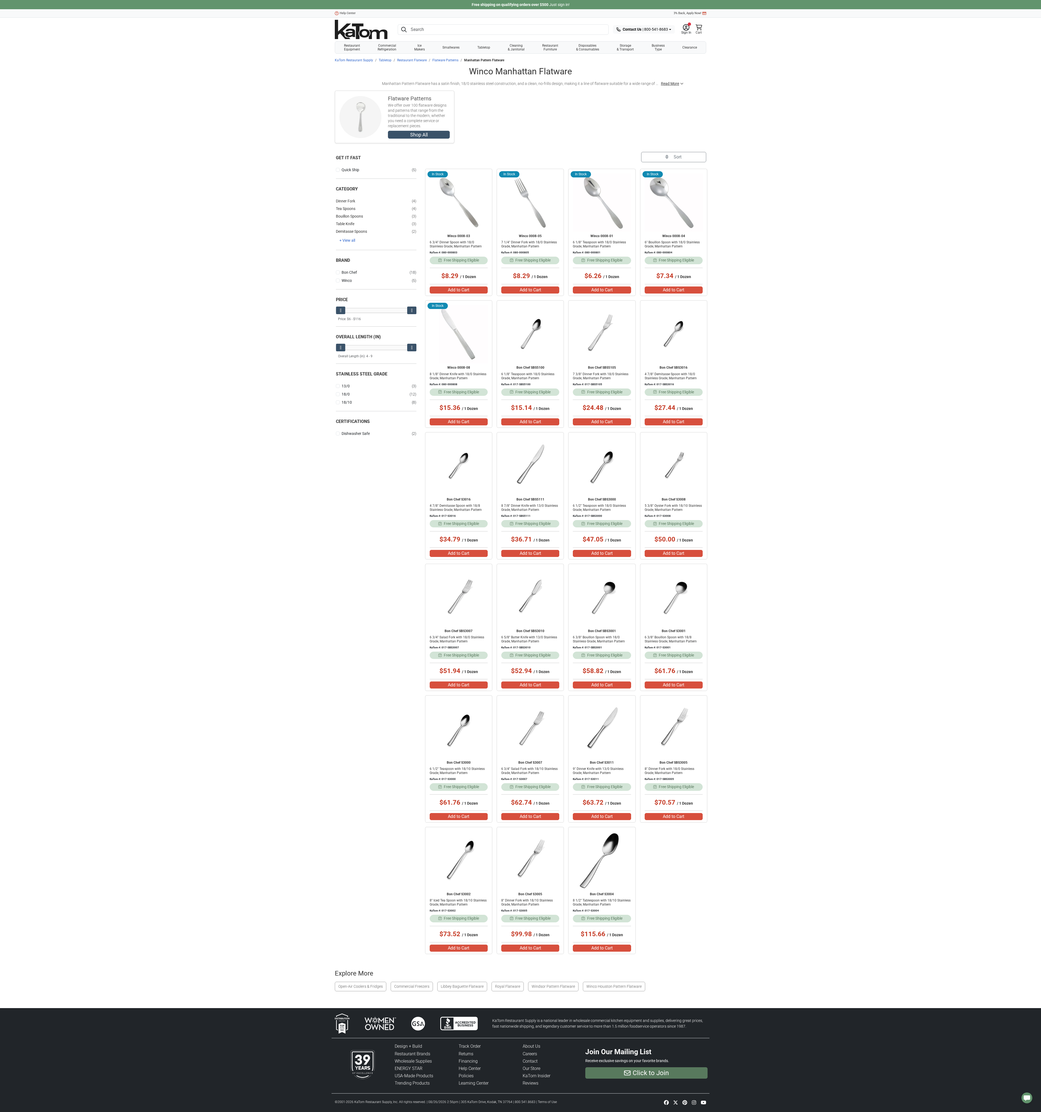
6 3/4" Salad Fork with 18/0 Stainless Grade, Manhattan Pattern (457, 639)
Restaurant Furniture (550, 47)
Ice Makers (419, 47)
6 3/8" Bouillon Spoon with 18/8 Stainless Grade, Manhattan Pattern (671, 639)
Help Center (348, 13)
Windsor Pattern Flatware (553, 986)
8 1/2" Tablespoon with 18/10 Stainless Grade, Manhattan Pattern (602, 902)
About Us (531, 1046)
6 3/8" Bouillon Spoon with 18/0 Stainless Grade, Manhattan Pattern (599, 639)
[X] (675, 1102)
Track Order (470, 1046)
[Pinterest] (684, 1102)
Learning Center (474, 1083)
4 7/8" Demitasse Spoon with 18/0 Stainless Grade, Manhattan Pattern (671, 376)
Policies (466, 1075)
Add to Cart (458, 289)
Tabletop (483, 47)
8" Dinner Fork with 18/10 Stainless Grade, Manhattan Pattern (527, 902)
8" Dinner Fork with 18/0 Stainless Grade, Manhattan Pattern (669, 771)
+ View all (347, 240)
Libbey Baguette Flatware (462, 986)
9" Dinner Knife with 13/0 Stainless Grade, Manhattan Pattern (598, 771)
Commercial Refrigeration (387, 47)
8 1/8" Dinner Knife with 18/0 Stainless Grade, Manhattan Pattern (458, 376)
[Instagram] (694, 1102)
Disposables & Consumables (587, 47)
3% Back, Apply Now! (687, 13)
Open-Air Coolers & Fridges (360, 986)
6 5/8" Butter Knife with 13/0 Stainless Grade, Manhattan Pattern (529, 639)
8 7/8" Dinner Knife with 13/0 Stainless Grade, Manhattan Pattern (529, 508)
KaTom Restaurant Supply (354, 60)
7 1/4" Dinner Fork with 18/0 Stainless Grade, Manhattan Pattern (529, 244)
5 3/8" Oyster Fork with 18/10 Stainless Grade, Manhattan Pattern (673, 508)
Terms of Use (547, 1102)
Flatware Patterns (445, 60)
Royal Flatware (507, 986)
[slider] (340, 310)
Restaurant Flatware (412, 60)
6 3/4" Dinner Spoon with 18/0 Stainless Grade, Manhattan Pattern (456, 244)
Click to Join (651, 1073)
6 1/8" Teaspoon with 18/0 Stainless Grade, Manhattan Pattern (599, 244)
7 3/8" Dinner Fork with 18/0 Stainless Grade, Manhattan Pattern (600, 376)
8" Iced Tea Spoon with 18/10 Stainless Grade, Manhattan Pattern (458, 902)
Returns (466, 1053)
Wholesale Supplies (413, 1061)
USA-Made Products (414, 1075)
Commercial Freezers (411, 986)
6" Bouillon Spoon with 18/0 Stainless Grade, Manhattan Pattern (672, 244)
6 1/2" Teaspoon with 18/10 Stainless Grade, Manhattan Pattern (457, 771)
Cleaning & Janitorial (516, 47)
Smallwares (451, 47)
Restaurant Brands (412, 1053)
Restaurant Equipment (352, 47)
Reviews (530, 1083)
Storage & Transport (625, 47)
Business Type (658, 47)
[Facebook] (666, 1102)
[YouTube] (703, 1102)
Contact (530, 1061)
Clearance (689, 47)
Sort (677, 157)
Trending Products (412, 1083)
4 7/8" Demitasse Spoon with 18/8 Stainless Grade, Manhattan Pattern (456, 508)
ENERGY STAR (408, 1068)
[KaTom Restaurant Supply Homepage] (361, 29)
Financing (468, 1061)
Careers (530, 1053)
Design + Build (408, 1046)
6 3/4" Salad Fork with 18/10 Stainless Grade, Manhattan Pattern (529, 771)
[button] (686, 29)
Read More (670, 83)
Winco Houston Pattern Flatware (614, 986)
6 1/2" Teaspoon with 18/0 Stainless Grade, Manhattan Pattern (599, 508)
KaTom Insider (536, 1075)
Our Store (531, 1068)
